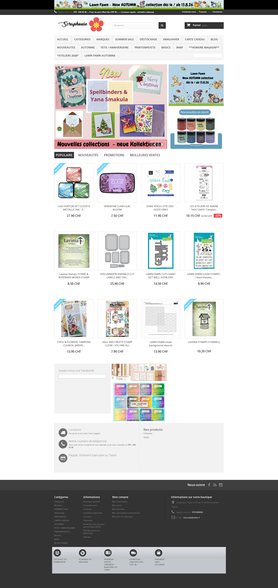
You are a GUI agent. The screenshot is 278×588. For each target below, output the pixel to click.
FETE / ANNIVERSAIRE (115, 47)
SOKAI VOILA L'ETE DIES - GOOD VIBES (160, 208)
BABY (179, 47)
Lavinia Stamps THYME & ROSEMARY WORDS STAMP (73, 275)
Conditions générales (92, 513)
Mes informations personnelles (126, 513)
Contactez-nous (189, 12)
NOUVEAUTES (66, 47)
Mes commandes (119, 502)
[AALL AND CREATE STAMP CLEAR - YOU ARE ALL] (117, 319)
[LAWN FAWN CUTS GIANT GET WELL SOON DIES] (161, 251)
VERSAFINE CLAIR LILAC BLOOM (117, 208)
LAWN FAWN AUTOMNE (100, 55)
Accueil (62, 39)
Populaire (64, 155)
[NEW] (196, 85)
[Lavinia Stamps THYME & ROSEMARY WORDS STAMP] (74, 251)
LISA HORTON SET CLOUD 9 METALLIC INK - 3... (74, 208)
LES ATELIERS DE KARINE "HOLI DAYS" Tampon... (204, 208)
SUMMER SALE (124, 39)
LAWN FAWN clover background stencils (160, 343)
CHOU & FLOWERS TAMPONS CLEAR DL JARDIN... (74, 343)
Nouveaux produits (91, 502)
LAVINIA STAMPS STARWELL (204, 342)
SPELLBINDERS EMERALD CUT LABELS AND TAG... (117, 275)
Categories (82, 39)
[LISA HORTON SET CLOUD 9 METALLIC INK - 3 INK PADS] (74, 183)
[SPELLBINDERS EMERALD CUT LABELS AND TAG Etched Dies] (117, 251)
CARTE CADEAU (195, 39)
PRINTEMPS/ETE (145, 47)
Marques (102, 39)
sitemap (86, 537)
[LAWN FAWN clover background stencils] (161, 319)
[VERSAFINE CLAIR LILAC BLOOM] (117, 183)
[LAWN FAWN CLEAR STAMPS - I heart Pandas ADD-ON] (204, 251)
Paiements (88, 520)
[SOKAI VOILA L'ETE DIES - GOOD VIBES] (161, 183)
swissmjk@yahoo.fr (191, 518)
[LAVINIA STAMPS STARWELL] (204, 319)
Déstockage (148, 39)
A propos (87, 517)
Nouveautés (88, 155)
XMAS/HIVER (171, 39)
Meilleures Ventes (145, 155)
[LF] (139, 4)
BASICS (165, 47)
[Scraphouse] (81, 24)
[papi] (110, 106)
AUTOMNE (88, 47)
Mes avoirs (117, 505)
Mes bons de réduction (122, 517)
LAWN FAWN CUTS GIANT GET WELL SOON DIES (161, 275)
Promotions (114, 155)
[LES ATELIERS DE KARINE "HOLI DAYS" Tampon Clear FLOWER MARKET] (204, 183)
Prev (154, 144)
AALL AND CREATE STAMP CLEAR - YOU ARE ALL (117, 343)
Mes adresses (118, 509)
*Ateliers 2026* (68, 55)
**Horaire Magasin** (204, 47)
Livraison (87, 509)
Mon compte (120, 497)
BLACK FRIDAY (61, 543)
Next (162, 144)
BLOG (214, 39)
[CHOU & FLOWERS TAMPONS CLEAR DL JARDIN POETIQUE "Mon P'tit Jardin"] (74, 319)
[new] (196, 128)
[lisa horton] (139, 402)
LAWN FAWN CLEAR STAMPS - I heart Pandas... (204, 275)
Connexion (217, 12)
